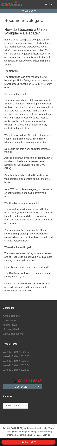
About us (30, 431)
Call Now (30, 442)
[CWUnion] (11, 4)
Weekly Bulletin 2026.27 (16, 352)
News (29, 435)
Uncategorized (11, 329)
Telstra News (10, 324)
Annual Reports (11, 316)
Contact (38, 435)
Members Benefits (16, 435)
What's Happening (13, 333)
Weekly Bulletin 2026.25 (16, 361)
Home (22, 431)
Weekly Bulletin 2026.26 (16, 356)
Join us (46, 435)
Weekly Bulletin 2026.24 (16, 365)
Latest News (10, 320)
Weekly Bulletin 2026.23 (16, 369)
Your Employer (43, 431)
